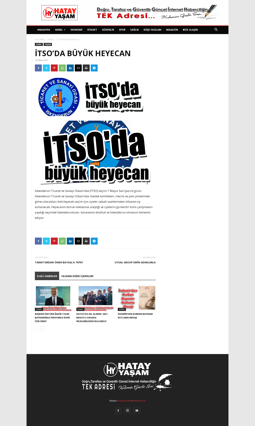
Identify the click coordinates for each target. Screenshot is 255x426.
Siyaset (92, 29)
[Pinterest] (54, 67)
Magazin (172, 29)
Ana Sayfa (39, 39)
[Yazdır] (86, 67)
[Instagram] (127, 410)
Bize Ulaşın (190, 29)
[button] (216, 30)
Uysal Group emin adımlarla (135, 262)
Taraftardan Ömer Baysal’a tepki (59, 262)
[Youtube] (136, 410)
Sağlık (134, 29)
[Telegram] (94, 67)
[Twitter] (46, 67)
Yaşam (48, 44)
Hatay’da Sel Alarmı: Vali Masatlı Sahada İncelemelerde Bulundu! (91, 317)
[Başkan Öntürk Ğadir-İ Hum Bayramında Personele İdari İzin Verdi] (54, 298)
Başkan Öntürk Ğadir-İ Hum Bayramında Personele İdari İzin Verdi (52, 317)
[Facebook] (38, 67)
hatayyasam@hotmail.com (132, 400)
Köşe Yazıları (152, 29)
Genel (59, 29)
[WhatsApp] (62, 67)
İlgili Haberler (47, 276)
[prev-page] (37, 328)
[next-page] (42, 328)
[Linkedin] (70, 67)
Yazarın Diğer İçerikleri (77, 276)
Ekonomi (76, 29)
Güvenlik (108, 29)
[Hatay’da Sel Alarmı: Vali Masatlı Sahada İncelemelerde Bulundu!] (95, 298)
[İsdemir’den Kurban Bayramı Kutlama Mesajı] (137, 298)
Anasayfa (43, 29)
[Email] (78, 67)
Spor (122, 29)
